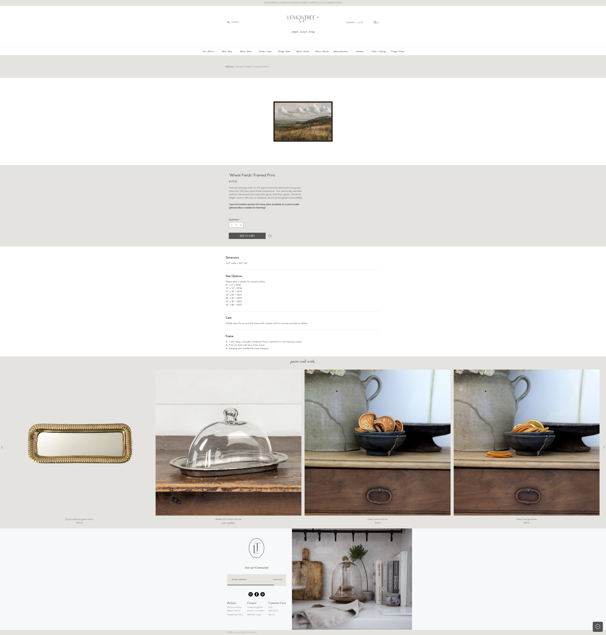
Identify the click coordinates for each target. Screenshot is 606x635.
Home (229, 66)
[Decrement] (231, 225)
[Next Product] (604, 447)
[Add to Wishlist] (270, 236)
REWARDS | (351, 22)
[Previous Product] (2, 447)
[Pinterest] (262, 594)
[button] (377, 22)
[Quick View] (79, 443)
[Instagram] (250, 594)
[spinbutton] (236, 225)
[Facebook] (256, 594)
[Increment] (241, 225)
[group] (303, 447)
